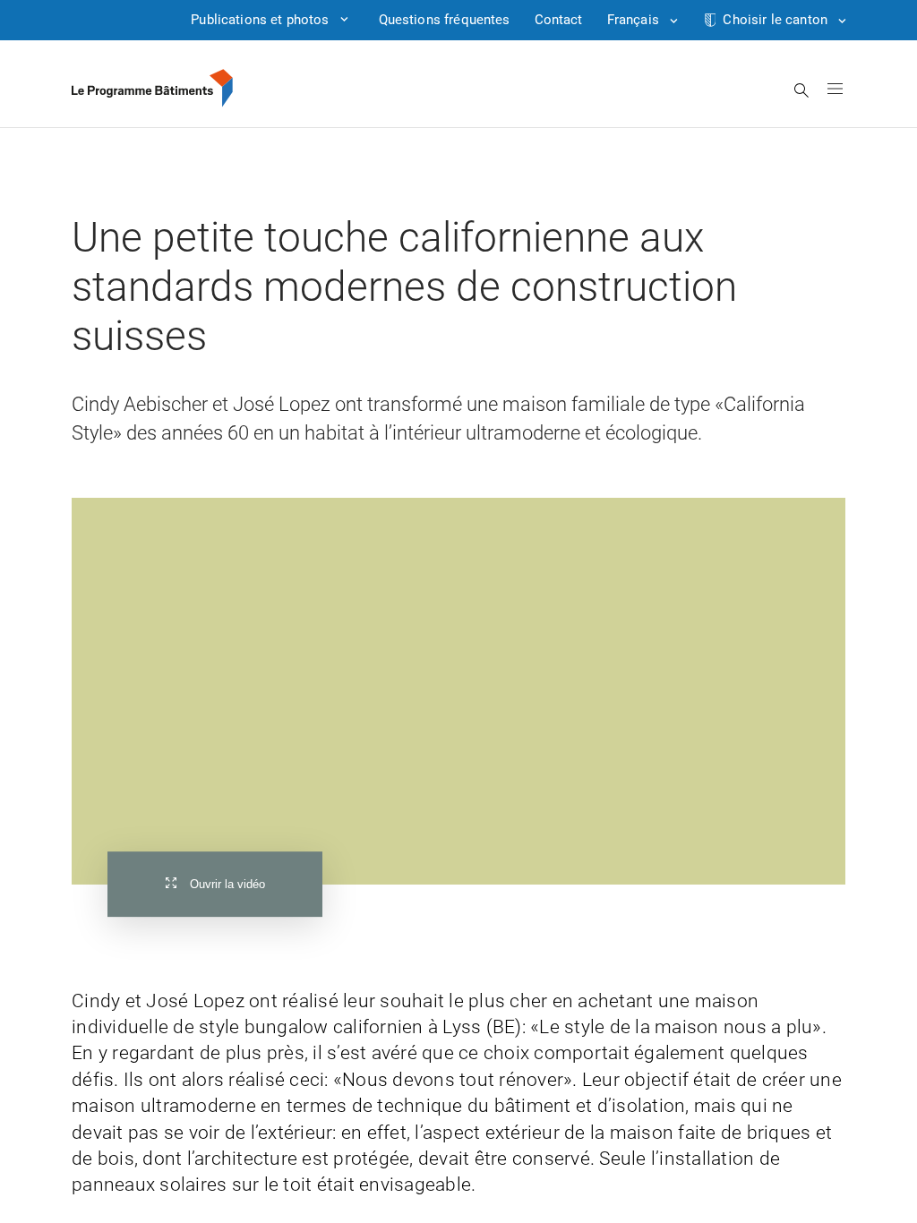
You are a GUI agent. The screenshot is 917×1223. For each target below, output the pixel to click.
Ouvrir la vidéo (227, 884)
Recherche (802, 90)
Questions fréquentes (444, 20)
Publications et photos (260, 20)
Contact (559, 20)
